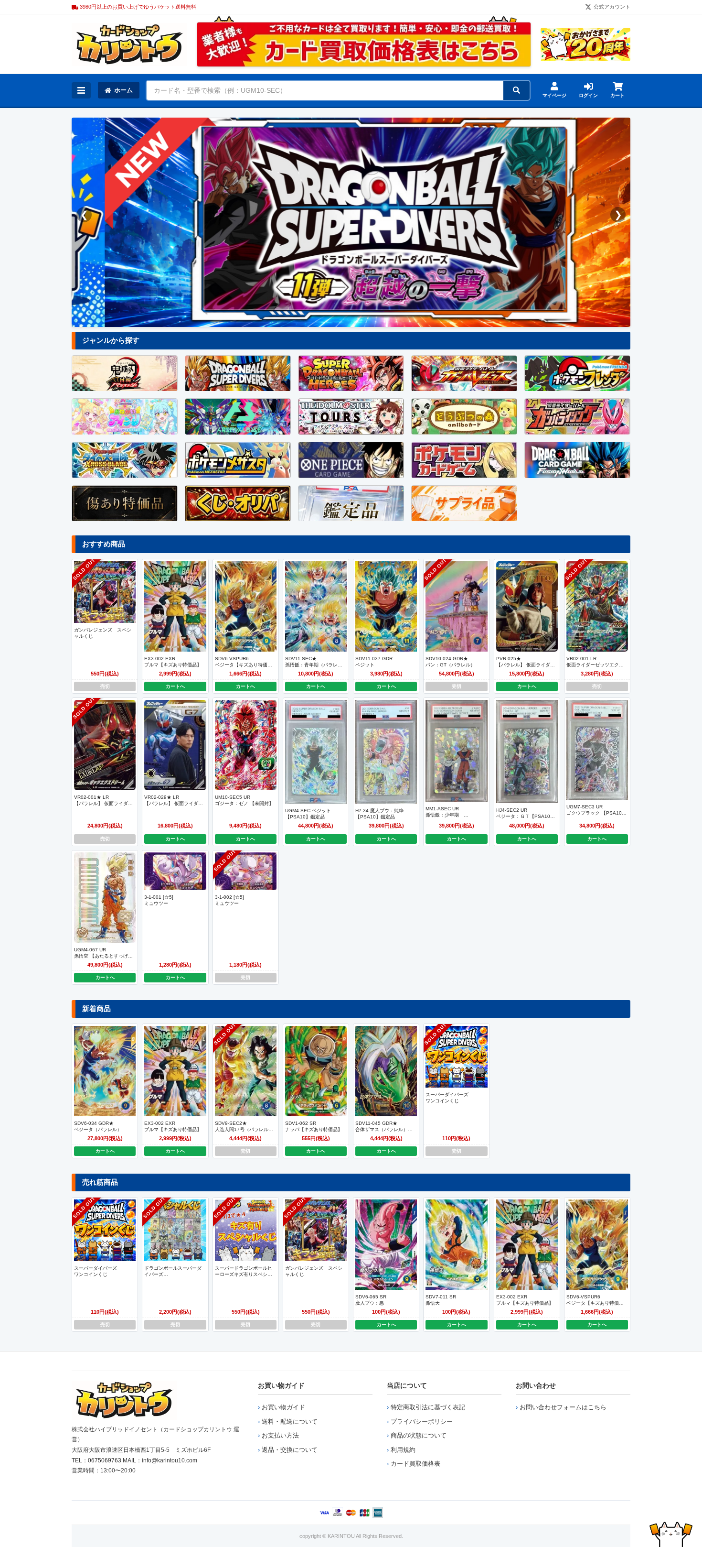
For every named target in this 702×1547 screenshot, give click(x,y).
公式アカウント (612, 7)
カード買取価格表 (415, 1463)
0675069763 (104, 1460)
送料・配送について (290, 1421)
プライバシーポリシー (422, 1421)
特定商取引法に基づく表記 (428, 1407)
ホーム (123, 90)
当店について (407, 1385)
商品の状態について (419, 1435)
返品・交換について (290, 1449)
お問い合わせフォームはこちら (563, 1407)
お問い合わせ (536, 1385)
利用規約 (403, 1449)
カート (617, 95)
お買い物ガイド (281, 1385)
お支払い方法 (280, 1435)
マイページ (554, 95)
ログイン (588, 95)
